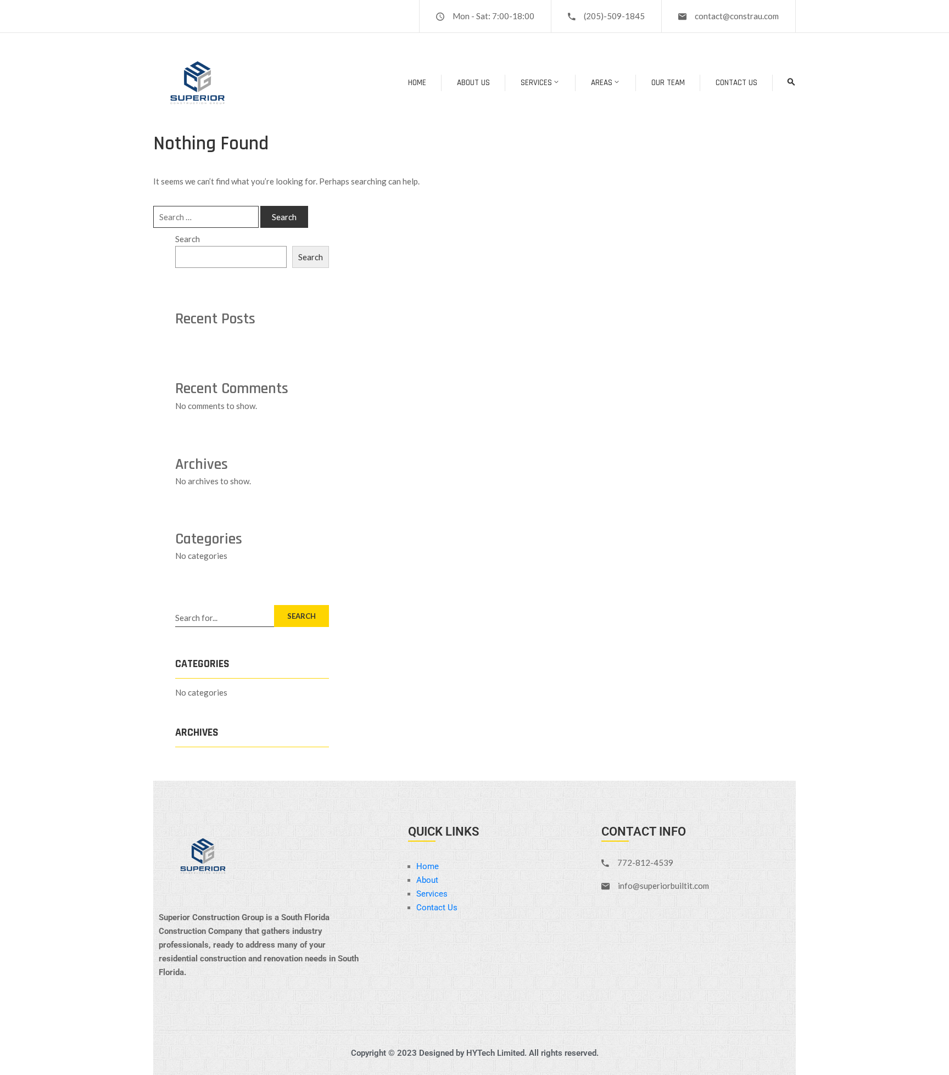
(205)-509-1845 (614, 16)
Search (187, 239)
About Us (473, 82)
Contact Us (736, 82)
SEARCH (301, 616)
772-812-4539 (645, 862)
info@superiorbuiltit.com (663, 886)
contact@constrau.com (737, 16)
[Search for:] (206, 217)
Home (417, 82)
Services (536, 82)
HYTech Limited (495, 1053)
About (427, 880)
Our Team (668, 82)
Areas (601, 82)
